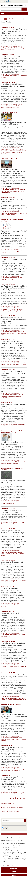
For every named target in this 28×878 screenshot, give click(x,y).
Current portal (6, 827)
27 (17, 798)
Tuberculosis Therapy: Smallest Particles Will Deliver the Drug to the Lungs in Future (13, 320)
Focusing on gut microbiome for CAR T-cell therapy (14, 232)
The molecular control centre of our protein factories (13, 201)
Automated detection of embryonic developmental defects (13, 778)
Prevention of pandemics (9, 589)
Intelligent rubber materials (10, 56)
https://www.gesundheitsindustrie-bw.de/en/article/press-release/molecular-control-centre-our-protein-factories (14, 213)
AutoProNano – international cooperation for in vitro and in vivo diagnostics (13, 373)
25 (6, 19)
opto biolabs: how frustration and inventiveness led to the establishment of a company (14, 716)
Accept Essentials (14, 868)
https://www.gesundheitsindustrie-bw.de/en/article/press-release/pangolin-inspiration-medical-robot (11, 277)
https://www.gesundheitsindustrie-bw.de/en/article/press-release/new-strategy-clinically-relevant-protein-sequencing (13, 769)
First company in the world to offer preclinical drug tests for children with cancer (14, 677)
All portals (5, 828)
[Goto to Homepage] (14, 6)
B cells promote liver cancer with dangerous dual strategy (12, 563)
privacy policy (10, 865)
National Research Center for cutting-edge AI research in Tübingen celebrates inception (14, 31)
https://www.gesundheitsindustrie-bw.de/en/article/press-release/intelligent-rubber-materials (14, 75)
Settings (14, 875)
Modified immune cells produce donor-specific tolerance (12, 443)
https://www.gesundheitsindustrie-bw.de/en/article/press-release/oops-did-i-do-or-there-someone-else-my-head (13, 522)
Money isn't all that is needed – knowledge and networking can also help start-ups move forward (13, 171)
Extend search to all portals (9, 803)
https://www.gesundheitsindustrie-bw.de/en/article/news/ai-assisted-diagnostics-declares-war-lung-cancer (13, 502)
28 (20, 798)
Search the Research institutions (10, 811)
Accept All (14, 871)
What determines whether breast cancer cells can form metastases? (12, 343)
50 (10, 19)
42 (24, 798)
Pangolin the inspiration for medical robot (13, 260)
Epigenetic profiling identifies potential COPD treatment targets (12, 532)
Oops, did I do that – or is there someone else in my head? (11, 511)
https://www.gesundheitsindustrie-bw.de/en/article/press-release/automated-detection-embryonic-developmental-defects (12, 792)
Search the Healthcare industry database (12, 807)
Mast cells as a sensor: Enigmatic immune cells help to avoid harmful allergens (13, 86)
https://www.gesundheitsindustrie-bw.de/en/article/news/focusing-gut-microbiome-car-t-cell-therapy (14, 251)
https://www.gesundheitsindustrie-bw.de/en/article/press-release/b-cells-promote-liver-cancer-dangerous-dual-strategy (13, 580)
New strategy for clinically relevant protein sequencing (13, 748)
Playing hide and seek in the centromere (10, 614)
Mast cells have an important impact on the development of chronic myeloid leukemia (13, 645)
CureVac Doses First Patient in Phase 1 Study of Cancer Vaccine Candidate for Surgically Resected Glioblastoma (14, 288)
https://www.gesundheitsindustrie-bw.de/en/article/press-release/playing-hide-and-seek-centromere (14, 634)
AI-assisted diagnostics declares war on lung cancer (13, 482)
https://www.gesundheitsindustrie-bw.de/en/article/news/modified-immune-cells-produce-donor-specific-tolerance (13, 462)
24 (10, 798)
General (3, 834)
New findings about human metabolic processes (14, 406)
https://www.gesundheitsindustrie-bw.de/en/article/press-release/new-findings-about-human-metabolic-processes (13, 424)
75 (13, 19)
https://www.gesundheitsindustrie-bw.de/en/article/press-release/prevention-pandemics (12, 605)
